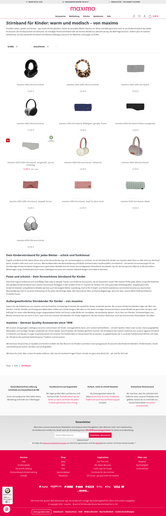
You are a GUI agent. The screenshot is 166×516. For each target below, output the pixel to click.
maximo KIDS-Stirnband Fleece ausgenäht (135, 123)
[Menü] (11, 488)
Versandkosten (75, 500)
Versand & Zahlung (24, 468)
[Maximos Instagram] (74, 495)
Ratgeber (142, 461)
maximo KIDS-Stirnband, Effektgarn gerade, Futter (83, 123)
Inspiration (102, 457)
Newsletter (63, 475)
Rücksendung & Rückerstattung (23, 472)
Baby (63, 461)
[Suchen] (134, 16)
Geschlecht (39, 46)
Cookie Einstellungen (124, 511)
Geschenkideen (63, 472)
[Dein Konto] (144, 16)
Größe (11, 46)
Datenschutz (71, 511)
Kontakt (23, 475)
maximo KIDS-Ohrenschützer (30, 84)
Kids (63, 468)
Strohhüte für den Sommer (102, 472)
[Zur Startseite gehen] (83, 9)
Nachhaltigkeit (142, 465)
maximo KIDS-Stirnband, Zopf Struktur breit (83, 201)
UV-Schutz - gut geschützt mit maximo (103, 475)
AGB (97, 443)
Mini (63, 465)
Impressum (58, 511)
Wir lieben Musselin (103, 465)
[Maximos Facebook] (83, 495)
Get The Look (102, 461)
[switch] (7, 501)
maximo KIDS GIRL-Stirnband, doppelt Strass (30, 201)
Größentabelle (24, 465)
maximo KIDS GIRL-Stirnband (135, 84)
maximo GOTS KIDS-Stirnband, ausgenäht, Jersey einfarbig (30, 163)
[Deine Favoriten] (139, 16)
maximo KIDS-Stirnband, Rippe (135, 201)
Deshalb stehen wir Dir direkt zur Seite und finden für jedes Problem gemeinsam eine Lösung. (63, 399)
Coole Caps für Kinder (103, 468)
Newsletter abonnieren (100, 435)
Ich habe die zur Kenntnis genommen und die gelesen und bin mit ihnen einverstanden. (84, 443)
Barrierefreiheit (106, 511)
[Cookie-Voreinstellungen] (6, 509)
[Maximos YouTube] (92, 495)
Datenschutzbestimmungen (55, 443)
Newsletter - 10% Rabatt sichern (125, 2)
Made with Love (35, 2)
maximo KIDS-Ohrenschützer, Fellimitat (83, 162)
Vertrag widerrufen (41, 512)
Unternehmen (142, 468)
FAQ (23, 461)
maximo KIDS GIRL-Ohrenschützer (83, 84)
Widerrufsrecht (91, 511)
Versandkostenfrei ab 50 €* (77, 2)
